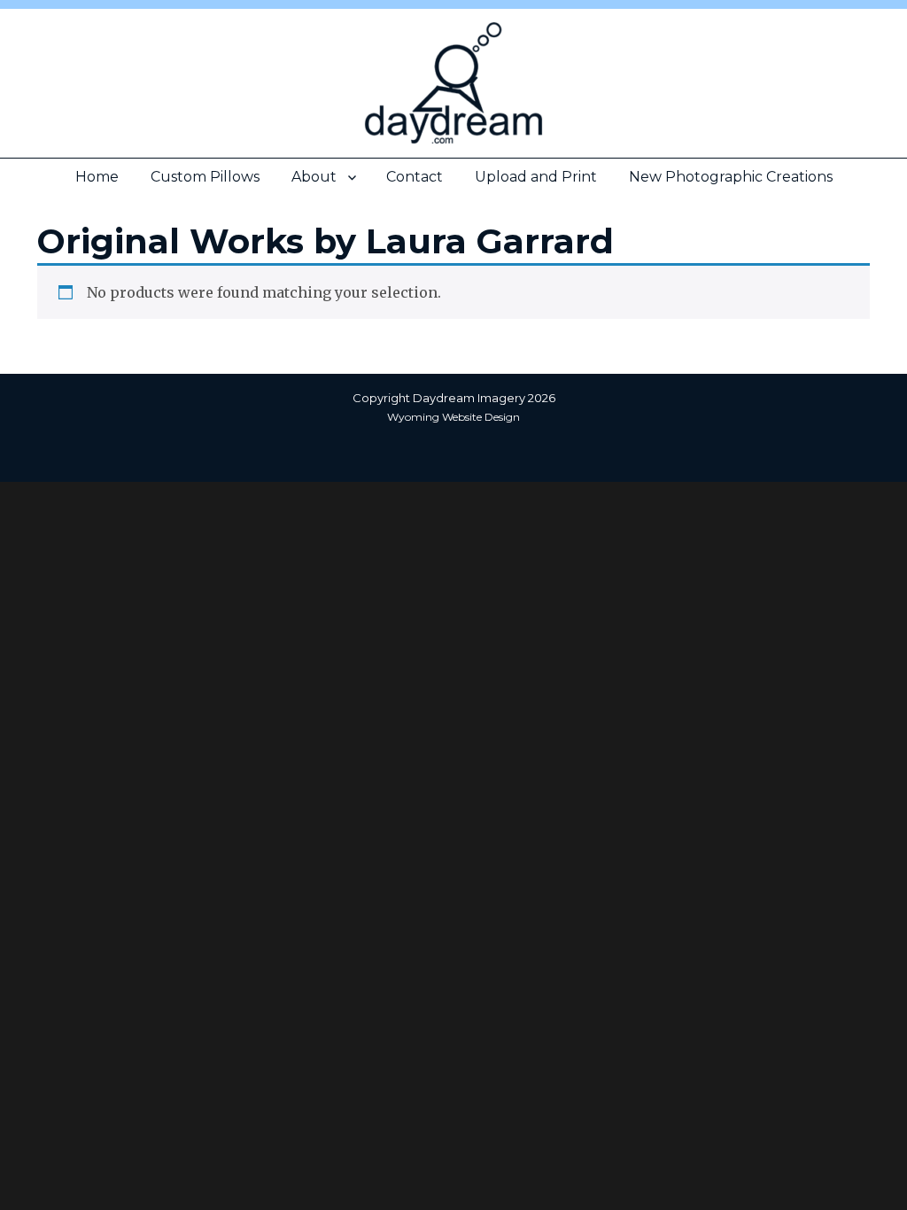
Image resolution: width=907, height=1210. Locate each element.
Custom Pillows (205, 176)
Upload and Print (536, 176)
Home (97, 176)
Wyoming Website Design (453, 416)
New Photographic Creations (731, 176)
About (314, 176)
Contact (414, 176)
